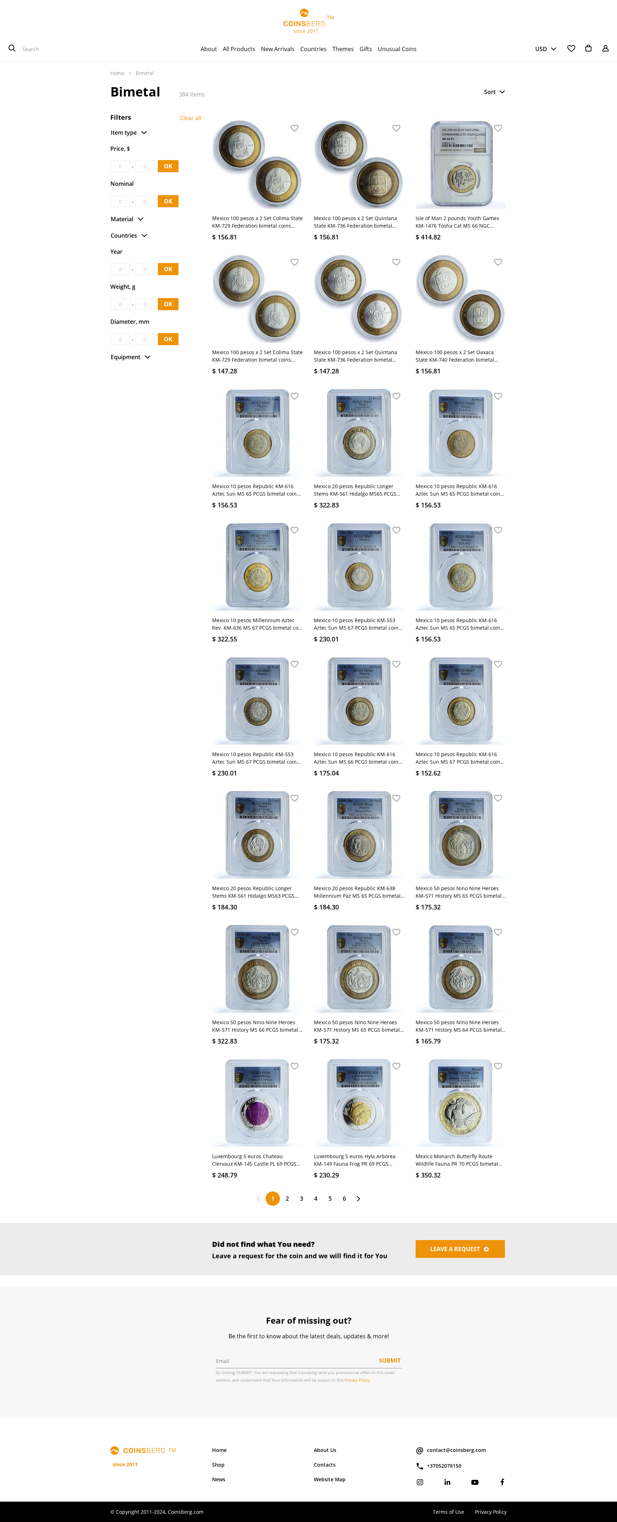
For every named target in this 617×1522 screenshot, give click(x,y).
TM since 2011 (308, 24)
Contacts (325, 1464)
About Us (325, 1450)
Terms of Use (448, 1511)
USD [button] (541, 49)
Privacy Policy (491, 1511)
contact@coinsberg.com (456, 1450)
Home (117, 73)
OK (168, 166)
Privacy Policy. (358, 1380)
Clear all (190, 118)
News (218, 1479)
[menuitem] (209, 49)
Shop (218, 1464)
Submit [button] (390, 1360)
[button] (495, 92)
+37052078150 (444, 1465)
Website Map (330, 1479)
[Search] (12, 49)
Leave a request (455, 1249)
